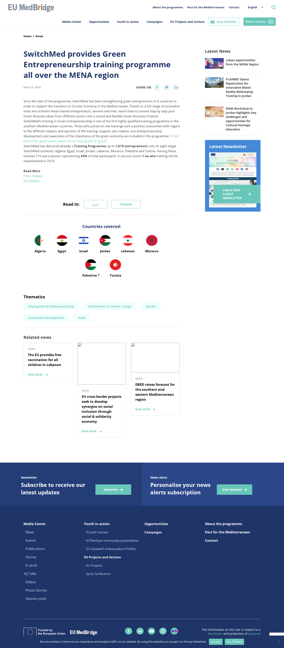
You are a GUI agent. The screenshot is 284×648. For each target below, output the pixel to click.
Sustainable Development (46, 318)
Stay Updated (226, 22)
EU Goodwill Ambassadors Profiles (111, 549)
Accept (216, 641)
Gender (151, 306)
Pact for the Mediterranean (206, 7)
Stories (31, 557)
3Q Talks (30, 573)
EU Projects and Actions (187, 22)
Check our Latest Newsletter (232, 194)
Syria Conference (98, 574)
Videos (31, 582)
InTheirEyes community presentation (112, 540)
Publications (35, 548)
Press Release (33, 176)
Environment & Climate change (110, 306)
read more (35, 374)
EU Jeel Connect (97, 532)
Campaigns (154, 22)
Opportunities (99, 22)
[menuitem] (253, 7)
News (39, 36)
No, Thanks (234, 641)
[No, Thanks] (279, 642)
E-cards (31, 565)
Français (126, 204)
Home (27, 36)
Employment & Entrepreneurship (51, 306)
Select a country (255, 21)
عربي (95, 204)
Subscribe (111, 489)
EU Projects (94, 565)
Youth (82, 318)
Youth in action (128, 22)
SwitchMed (31, 181)
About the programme (168, 7)
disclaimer (215, 634)
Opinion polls (36, 598)
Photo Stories (36, 590)
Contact (234, 7)
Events (31, 540)
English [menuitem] (252, 7)
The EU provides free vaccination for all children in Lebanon (44, 360)
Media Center (71, 22)
